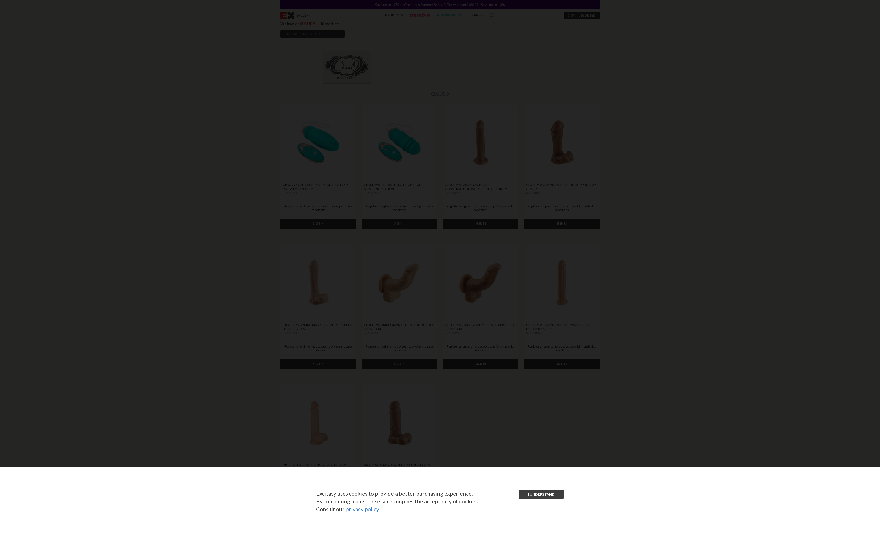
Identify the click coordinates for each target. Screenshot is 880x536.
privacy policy (362, 509)
